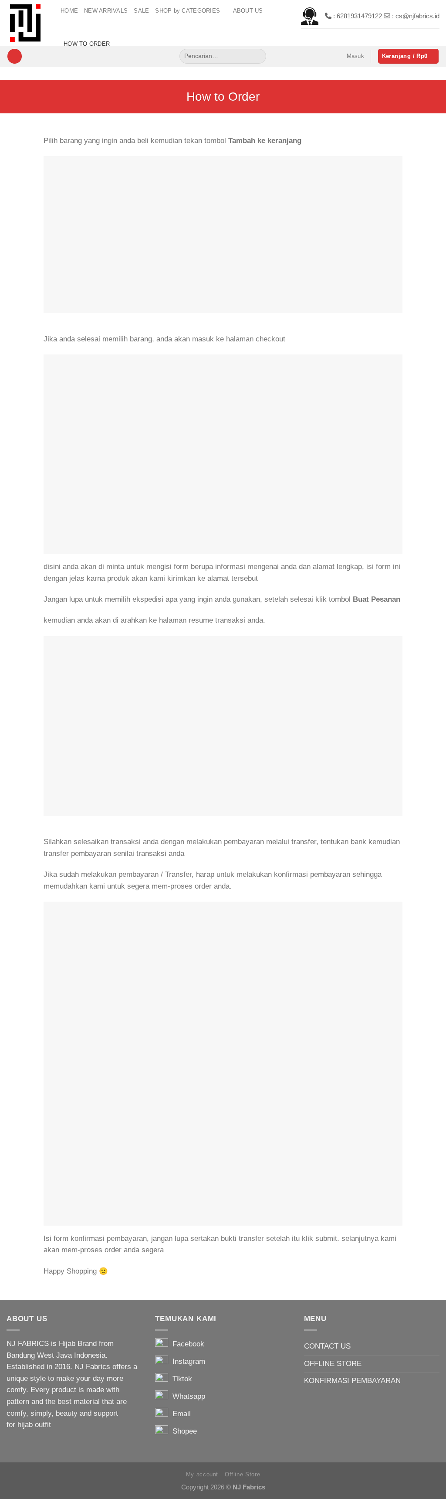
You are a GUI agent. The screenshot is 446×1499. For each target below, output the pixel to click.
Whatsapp (186, 1396)
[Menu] (14, 56)
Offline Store (242, 1474)
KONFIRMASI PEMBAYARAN (352, 1380)
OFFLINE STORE (333, 1363)
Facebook (186, 1344)
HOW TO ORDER (87, 44)
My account (202, 1474)
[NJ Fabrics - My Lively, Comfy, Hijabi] (27, 23)
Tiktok (180, 1379)
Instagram (186, 1361)
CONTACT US (327, 1346)
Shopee (182, 1431)
